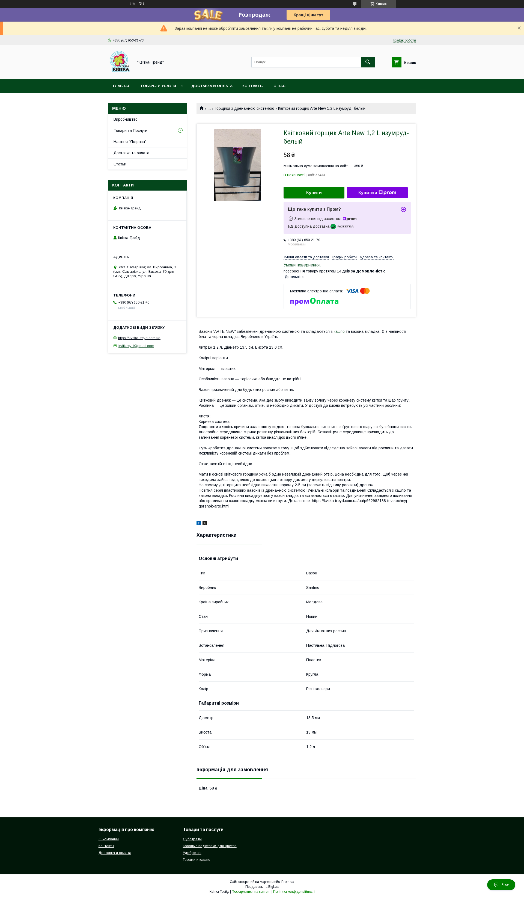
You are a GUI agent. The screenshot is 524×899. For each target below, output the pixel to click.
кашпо (339, 331)
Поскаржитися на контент (251, 892)
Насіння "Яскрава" (130, 142)
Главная (121, 86)
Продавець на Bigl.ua (262, 887)
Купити (314, 192)
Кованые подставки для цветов (210, 846)
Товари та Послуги (130, 130)
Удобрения (192, 853)
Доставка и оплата (212, 86)
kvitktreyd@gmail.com (136, 346)
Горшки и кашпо (196, 860)
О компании (109, 839)
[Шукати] (368, 62)
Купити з (367, 192)
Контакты (253, 86)
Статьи (120, 164)
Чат (505, 885)
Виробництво (126, 119)
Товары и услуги (158, 86)
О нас (279, 86)
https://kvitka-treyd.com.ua (139, 338)
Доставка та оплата (131, 153)
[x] (205, 524)
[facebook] (198, 524)
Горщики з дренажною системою (244, 108)
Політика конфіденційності (294, 892)
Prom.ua (287, 882)
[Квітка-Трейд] (119, 72)
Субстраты (192, 839)
